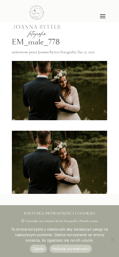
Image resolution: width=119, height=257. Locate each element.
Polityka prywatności (70, 249)
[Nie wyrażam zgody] (112, 239)
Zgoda (38, 249)
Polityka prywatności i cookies (59, 213)
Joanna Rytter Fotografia (57, 52)
